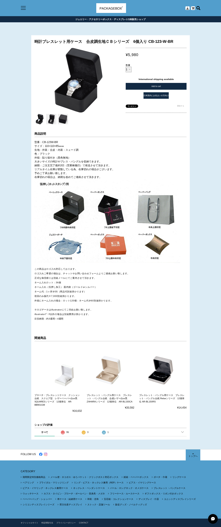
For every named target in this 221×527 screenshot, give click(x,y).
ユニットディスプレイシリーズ (180, 499)
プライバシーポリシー (66, 523)
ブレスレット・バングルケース (169, 488)
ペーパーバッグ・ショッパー (37, 499)
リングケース (179, 477)
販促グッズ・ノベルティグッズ (131, 504)
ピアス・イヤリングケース (142, 482)
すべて (44, 432)
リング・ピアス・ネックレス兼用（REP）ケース (99, 482)
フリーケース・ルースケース (124, 493)
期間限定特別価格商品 (34, 477)
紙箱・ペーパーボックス (136, 477)
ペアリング (28, 482)
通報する (180, 106)
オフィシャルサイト (29, 523)
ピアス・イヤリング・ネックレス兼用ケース (45, 488)
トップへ (193, 456)
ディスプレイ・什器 (148, 499)
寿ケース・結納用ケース (69, 499)
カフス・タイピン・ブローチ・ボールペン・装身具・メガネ (74, 493)
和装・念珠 (93, 499)
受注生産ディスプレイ (71, 504)
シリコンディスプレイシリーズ (38, 504)
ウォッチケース (31, 493)
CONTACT (83, 523)
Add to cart (156, 86)
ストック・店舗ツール (98, 504)
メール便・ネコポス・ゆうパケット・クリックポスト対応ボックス (84, 477)
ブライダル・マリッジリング (54, 482)
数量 (128, 65)
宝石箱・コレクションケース (118, 499)
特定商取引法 (47, 523)
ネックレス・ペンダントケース (89, 488)
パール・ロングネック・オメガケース (129, 488)
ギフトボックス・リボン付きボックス (164, 493)
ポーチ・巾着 (160, 477)
